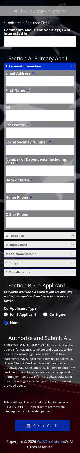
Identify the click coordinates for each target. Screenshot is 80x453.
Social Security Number (28, 142)
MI (8, 108)
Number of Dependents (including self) (36, 161)
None (15, 322)
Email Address (20, 73)
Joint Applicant (23, 314)
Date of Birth (19, 180)
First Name (17, 90)
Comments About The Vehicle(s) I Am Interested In (37, 31)
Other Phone (17, 214)
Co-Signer (58, 314)
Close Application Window (42, 11)
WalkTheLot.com (51, 441)
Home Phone (19, 197)
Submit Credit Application (45, 427)
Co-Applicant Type (22, 308)
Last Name (17, 125)
